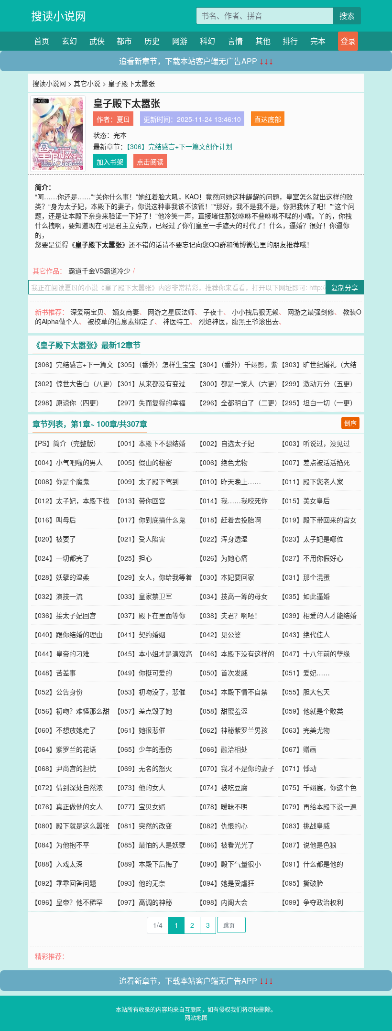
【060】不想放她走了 (63, 730)
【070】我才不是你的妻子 (235, 768)
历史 (152, 40)
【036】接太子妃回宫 (63, 615)
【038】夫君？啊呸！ (228, 615)
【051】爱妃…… (304, 672)
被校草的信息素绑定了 (120, 321)
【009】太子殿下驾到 (146, 481)
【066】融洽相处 (222, 749)
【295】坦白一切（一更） (317, 402)
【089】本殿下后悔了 (146, 863)
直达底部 (267, 119)
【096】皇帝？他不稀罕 (67, 902)
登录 (348, 40)
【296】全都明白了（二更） (238, 402)
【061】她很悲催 (139, 730)
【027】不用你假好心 (310, 558)
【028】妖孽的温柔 (60, 577)
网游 (179, 40)
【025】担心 (133, 558)
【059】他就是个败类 (310, 711)
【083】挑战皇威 (304, 825)
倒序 (350, 422)
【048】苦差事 (53, 672)
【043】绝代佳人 (304, 634)
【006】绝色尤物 (222, 462)
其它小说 (87, 83)
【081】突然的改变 (143, 825)
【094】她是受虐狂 (225, 883)
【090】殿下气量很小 (228, 863)
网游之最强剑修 (310, 311)
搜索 (347, 15)
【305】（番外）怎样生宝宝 (155, 364)
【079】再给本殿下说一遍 (317, 806)
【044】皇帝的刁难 (60, 653)
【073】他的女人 (139, 787)
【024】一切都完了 (60, 558)
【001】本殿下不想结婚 (149, 443)
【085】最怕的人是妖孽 (149, 844)
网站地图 (196, 1017)
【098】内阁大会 (222, 902)
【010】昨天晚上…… (228, 481)
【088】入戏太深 (57, 863)
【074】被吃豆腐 (222, 787)
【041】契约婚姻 (139, 634)
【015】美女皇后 (304, 500)
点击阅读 (150, 161)
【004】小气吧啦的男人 (67, 462)
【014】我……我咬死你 (232, 500)
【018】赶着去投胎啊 (228, 519)
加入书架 (110, 161)
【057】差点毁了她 (143, 711)
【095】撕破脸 (300, 883)
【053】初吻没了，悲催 (149, 691)
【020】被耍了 (53, 538)
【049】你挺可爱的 (143, 672)
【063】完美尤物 (304, 730)
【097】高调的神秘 (143, 902)
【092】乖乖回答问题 (63, 883)
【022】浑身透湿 (222, 538)
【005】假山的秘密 (143, 462)
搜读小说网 (58, 15)
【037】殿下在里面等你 (149, 615)
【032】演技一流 (57, 596)
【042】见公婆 (218, 634)
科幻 (207, 40)
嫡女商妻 (125, 311)
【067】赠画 (297, 749)
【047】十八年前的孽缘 (314, 653)
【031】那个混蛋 (304, 577)
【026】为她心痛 (222, 558)
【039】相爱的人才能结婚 (317, 615)
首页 (41, 40)
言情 (235, 40)
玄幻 (69, 40)
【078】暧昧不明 (222, 806)
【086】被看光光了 (225, 844)
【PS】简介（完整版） (65, 443)
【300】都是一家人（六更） (238, 383)
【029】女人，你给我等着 (153, 577)
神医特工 (176, 321)
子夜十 (213, 311)
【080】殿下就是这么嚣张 (70, 825)
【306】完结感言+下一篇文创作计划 (179, 146)
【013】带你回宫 (139, 500)
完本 (318, 40)
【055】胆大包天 (304, 691)
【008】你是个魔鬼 (60, 481)
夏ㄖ (123, 119)
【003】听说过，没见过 (314, 443)
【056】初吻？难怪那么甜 (70, 711)
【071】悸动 (297, 768)
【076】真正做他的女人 (67, 806)
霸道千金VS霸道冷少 (99, 270)
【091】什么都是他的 (310, 863)
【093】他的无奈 (139, 883)
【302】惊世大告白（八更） (73, 383)
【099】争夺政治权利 (310, 902)
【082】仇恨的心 (222, 825)
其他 (263, 40)
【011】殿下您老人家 (310, 481)
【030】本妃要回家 (225, 577)
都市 (124, 40)
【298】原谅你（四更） (67, 402)
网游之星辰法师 (171, 311)
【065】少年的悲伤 (143, 749)
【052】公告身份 (57, 691)
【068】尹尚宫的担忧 (63, 768)
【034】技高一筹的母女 (232, 596)
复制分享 (344, 287)
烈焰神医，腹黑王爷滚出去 (238, 321)
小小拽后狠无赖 (255, 311)
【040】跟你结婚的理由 (67, 634)
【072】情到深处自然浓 (67, 787)
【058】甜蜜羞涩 (222, 711)
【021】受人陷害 (139, 538)
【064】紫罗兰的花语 (63, 749)
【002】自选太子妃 (225, 443)
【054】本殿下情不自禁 (232, 691)
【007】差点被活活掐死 (314, 462)
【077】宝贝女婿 (139, 806)
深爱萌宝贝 (87, 311)
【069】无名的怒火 (143, 768)
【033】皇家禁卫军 (143, 596)
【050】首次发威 (222, 672)
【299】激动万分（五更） (317, 383)
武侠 (97, 40)
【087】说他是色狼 (307, 844)
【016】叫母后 (53, 519)
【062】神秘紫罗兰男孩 (232, 730)
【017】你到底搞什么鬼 (149, 519)
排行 (290, 40)
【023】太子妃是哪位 (310, 538)
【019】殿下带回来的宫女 (317, 519)
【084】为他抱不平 (60, 844)
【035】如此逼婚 (304, 596)
